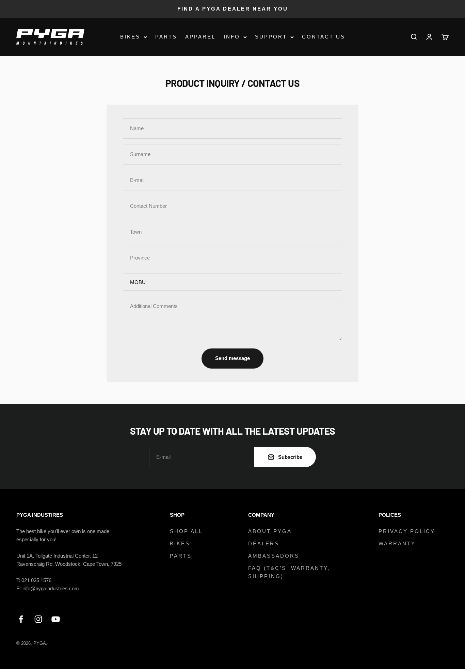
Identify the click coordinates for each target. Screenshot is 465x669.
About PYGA (270, 531)
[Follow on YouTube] (55, 619)
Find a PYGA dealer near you (232, 9)
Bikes (130, 37)
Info (232, 37)
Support (271, 37)
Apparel (200, 37)
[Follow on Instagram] (38, 619)
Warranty (397, 543)
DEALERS (263, 543)
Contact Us (323, 37)
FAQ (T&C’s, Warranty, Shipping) (289, 572)
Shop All (186, 531)
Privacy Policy (407, 531)
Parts (166, 37)
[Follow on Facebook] (21, 619)
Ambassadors (273, 556)
